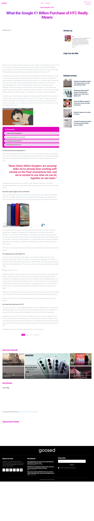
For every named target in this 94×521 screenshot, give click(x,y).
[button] (52, 3)
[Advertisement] (77, 65)
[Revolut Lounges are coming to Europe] (67, 113)
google (27, 334)
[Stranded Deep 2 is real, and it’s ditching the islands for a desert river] (13, 359)
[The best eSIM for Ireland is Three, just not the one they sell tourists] (67, 103)
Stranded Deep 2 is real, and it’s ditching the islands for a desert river (40, 462)
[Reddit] (14, 470)
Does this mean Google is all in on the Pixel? (15, 137)
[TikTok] (17, 470)
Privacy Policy (72, 467)
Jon (73, 36)
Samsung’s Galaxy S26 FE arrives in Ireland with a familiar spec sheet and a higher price (40, 472)
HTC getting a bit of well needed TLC (14, 140)
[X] (74, 46)
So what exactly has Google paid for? (14, 133)
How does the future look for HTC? (13, 144)
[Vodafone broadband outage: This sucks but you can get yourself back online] (67, 83)
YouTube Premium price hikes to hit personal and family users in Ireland (82, 123)
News (28, 469)
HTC (31, 334)
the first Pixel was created (29, 195)
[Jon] (68, 41)
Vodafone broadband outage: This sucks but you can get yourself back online (82, 83)
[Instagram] (7, 470)
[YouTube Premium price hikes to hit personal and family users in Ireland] (67, 123)
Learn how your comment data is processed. (28, 411)
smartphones (37, 334)
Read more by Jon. (81, 44)
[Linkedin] (10, 470)
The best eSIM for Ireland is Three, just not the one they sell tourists (82, 103)
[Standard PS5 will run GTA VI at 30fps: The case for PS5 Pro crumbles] (81, 372)
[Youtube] (21, 470)
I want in (72, 464)
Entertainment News (31, 464)
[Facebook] (72, 46)
